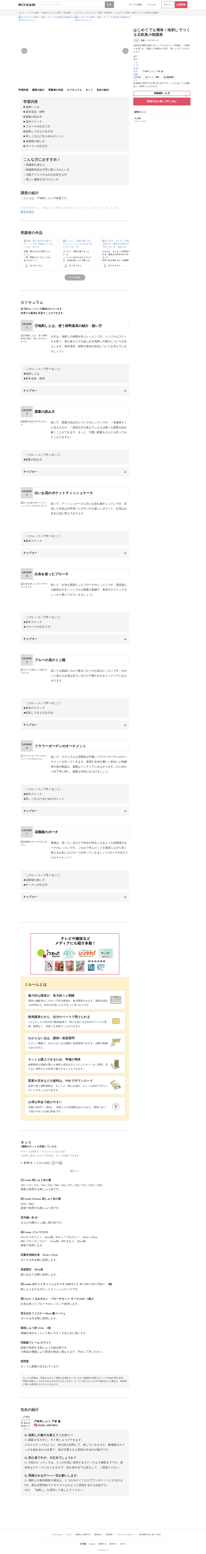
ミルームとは (56, 1534)
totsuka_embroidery (48, 1425)
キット (89, 90)
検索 (109, 4)
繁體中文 (102, 1544)
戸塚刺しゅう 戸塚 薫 (152, 71)
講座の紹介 (38, 90)
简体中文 (113, 1544)
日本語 (83, 1544)
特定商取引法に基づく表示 (150, 1534)
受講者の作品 (55, 90)
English (92, 1544)
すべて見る (74, 277)
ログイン (167, 4)
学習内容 (24, 90)
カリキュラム (74, 90)
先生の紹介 (103, 90)
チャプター (30, 390)
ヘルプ (69, 1534)
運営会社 (97, 1534)
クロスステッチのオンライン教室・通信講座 (93, 13)
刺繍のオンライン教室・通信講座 (56, 13)
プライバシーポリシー (126, 1534)
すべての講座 (135, 4)
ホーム (22, 13)
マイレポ (151, 4)
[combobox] (76, 4)
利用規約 (109, 1534)
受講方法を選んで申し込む (162, 101)
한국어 (123, 1544)
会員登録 (181, 4)
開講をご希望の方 (83, 1534)
